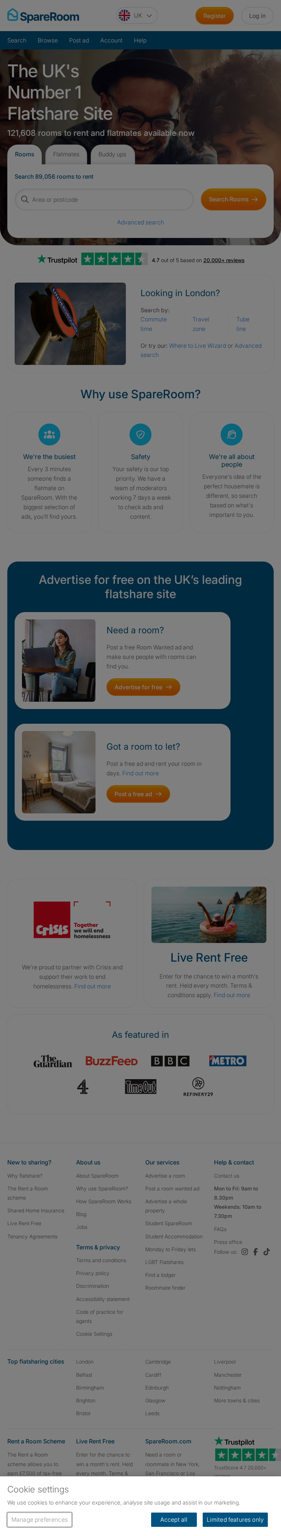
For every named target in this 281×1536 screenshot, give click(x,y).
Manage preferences (39, 1519)
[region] (140, 1506)
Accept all (174, 1519)
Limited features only (235, 1519)
